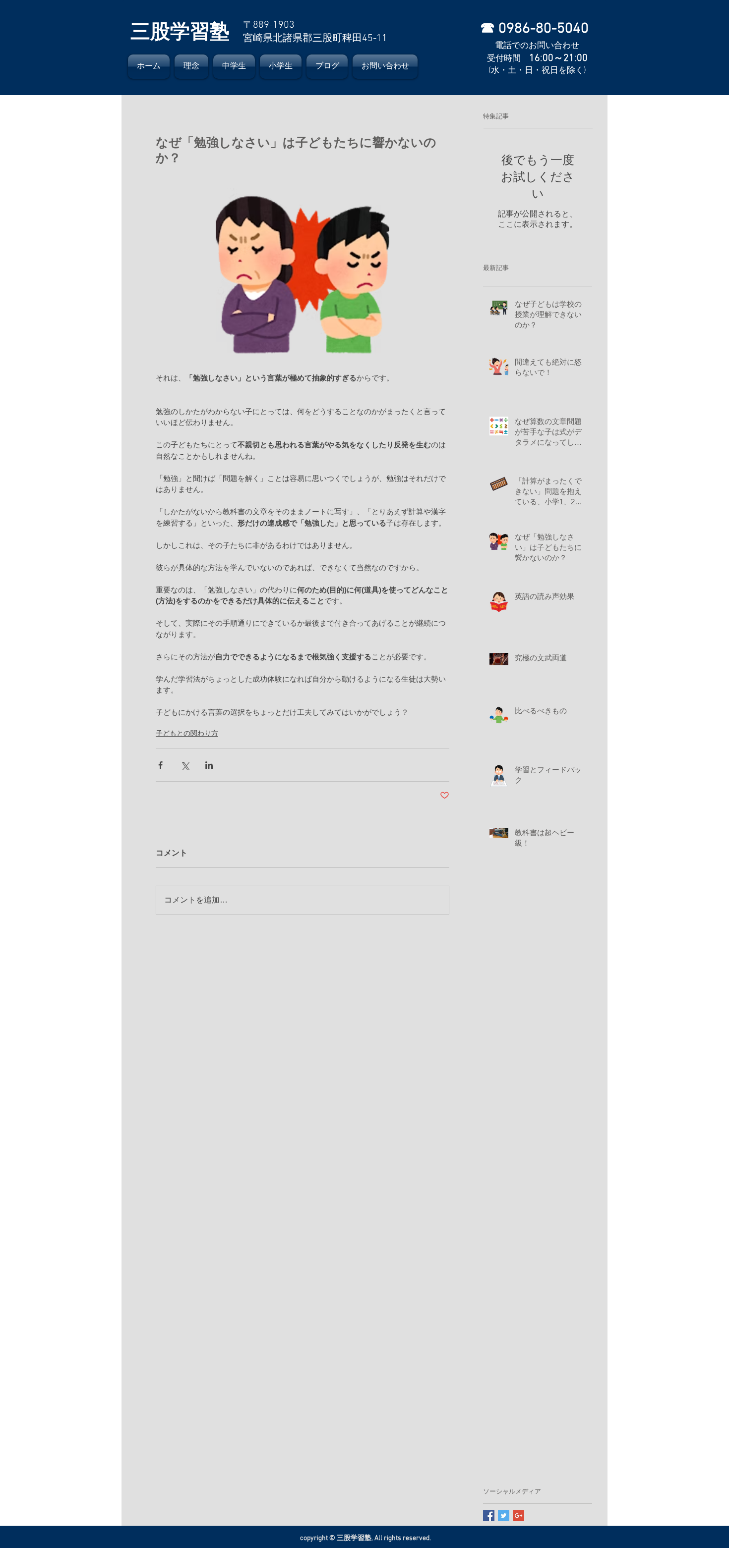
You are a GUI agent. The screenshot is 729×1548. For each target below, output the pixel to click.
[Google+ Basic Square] (518, 1515)
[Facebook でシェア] (160, 765)
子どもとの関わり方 (187, 733)
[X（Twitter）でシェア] (184, 765)
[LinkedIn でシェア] (209, 765)
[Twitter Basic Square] (503, 1515)
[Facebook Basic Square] (488, 1515)
